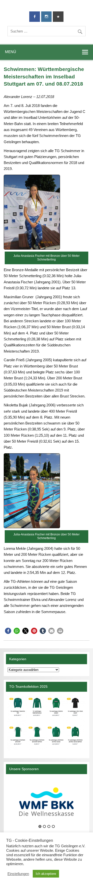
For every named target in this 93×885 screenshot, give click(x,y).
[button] (8, 631)
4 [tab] (53, 826)
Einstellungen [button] (18, 874)
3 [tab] (48, 826)
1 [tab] (39, 826)
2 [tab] (44, 826)
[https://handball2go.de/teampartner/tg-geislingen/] (46, 723)
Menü (10, 52)
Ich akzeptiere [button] (46, 874)
